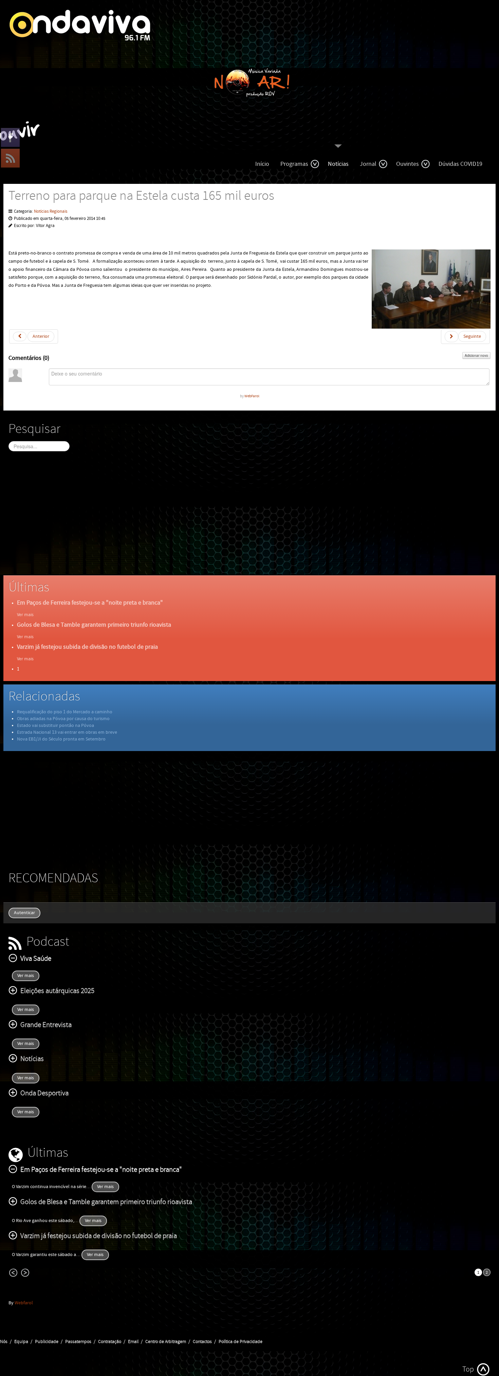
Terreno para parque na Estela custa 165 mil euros (141, 196)
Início (262, 164)
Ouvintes (407, 164)
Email (133, 1341)
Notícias (338, 164)
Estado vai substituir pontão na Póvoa (55, 725)
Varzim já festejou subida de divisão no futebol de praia (87, 646)
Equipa (21, 1341)
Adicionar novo (476, 355)
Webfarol (24, 1303)
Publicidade (46, 1341)
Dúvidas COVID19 (460, 164)
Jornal (368, 164)
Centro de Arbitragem (165, 1341)
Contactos (202, 1341)
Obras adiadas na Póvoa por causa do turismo (63, 718)
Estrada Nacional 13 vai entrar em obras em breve (67, 732)
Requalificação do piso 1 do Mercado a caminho (64, 712)
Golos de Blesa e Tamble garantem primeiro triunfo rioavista (94, 624)
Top (468, 1369)
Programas (294, 164)
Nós (3, 1341)
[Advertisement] (212, 519)
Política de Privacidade (240, 1341)
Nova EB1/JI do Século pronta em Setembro (61, 739)
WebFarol (251, 396)
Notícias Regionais (50, 211)
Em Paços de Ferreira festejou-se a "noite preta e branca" (90, 602)
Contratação (109, 1341)
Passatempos (78, 1341)
